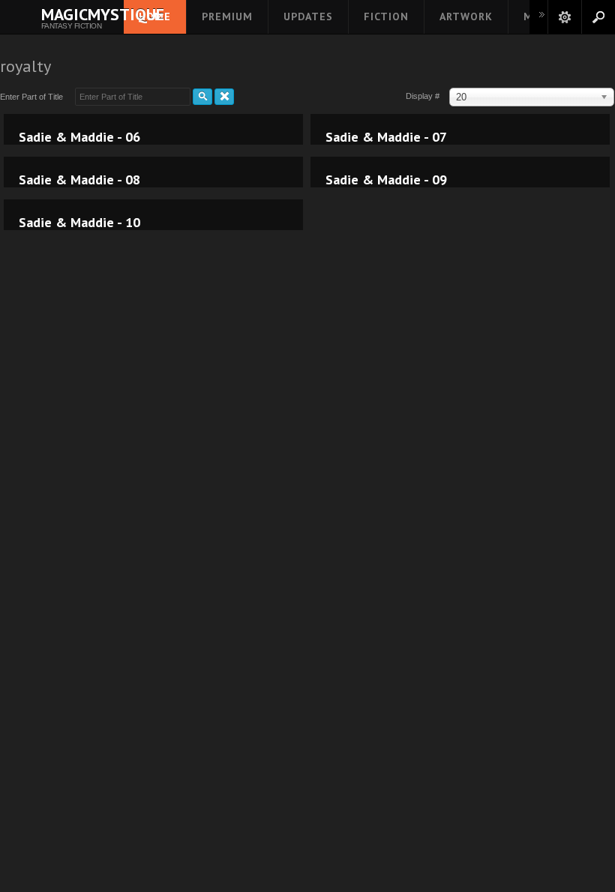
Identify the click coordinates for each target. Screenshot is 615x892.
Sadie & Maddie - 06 (79, 137)
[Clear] (224, 96)
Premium (227, 16)
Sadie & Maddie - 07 (386, 137)
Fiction (386, 16)
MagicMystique (71, 14)
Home (155, 16)
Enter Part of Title (34, 96)
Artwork (466, 16)
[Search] (202, 96)
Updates (308, 16)
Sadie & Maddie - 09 (386, 180)
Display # (424, 95)
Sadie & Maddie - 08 (79, 180)
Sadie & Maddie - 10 (79, 222)
